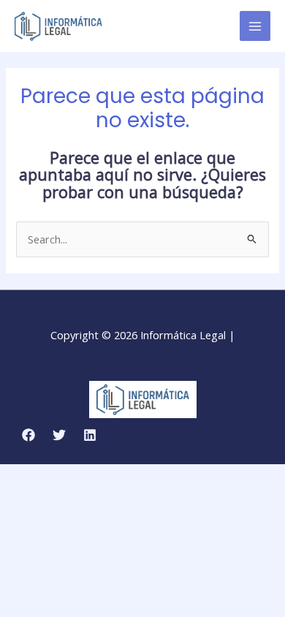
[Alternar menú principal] (255, 26)
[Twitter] (59, 435)
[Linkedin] (89, 435)
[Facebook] (28, 435)
